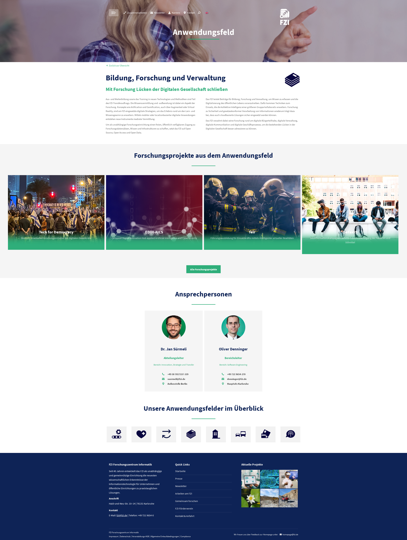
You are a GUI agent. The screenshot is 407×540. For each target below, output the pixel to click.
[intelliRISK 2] (269, 498)
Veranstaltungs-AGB (140, 536)
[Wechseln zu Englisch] (207, 13)
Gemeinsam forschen (186, 501)
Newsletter (159, 12)
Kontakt (191, 12)
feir (252, 231)
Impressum (113, 536)
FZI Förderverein (184, 508)
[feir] (288, 479)
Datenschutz (125, 536)
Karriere (176, 12)
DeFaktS (350, 231)
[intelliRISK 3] (288, 498)
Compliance (185, 536)
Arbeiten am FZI (183, 493)
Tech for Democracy (56, 231)
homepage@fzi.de (290, 534)
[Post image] (56, 212)
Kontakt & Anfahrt (184, 516)
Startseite (180, 471)
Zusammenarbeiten (137, 12)
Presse (178, 478)
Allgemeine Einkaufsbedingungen (165, 536)
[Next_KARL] (250, 479)
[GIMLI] (269, 479)
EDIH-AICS (154, 231)
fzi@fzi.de (122, 515)
